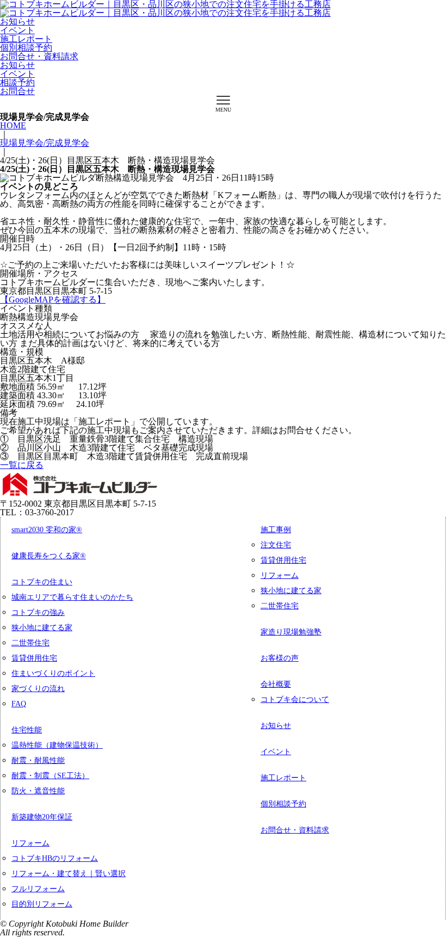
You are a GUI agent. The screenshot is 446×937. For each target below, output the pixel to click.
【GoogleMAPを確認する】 (53, 299)
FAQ (18, 704)
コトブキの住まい (41, 582)
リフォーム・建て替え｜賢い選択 (68, 874)
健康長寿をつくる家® (48, 556)
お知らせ (17, 21)
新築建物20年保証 (41, 817)
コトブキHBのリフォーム (54, 858)
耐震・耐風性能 (38, 760)
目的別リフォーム (41, 904)
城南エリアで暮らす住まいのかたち (72, 597)
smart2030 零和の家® (46, 530)
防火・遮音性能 (38, 791)
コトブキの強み (38, 612)
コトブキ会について (295, 699)
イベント (17, 30)
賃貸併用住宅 (34, 658)
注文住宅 (276, 545)
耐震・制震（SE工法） (50, 776)
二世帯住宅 (30, 643)
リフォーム (30, 843)
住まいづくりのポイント (53, 673)
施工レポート (26, 39)
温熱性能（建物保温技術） (57, 745)
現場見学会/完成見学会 (44, 142)
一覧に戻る (22, 465)
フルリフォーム (38, 889)
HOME (13, 125)
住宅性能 (26, 730)
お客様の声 (280, 658)
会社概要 (276, 684)
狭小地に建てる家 (41, 628)
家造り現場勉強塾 (291, 632)
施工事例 (276, 530)
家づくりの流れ (38, 689)
